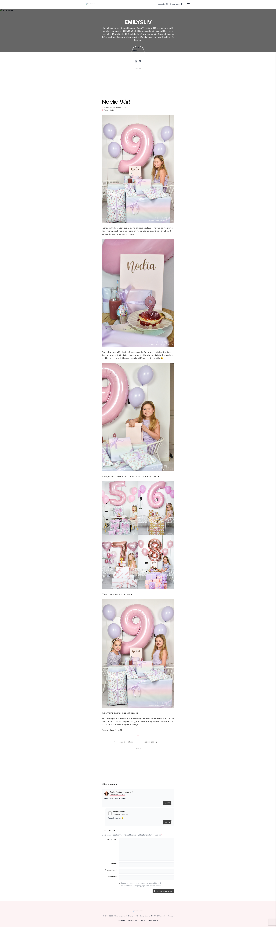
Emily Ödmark (119, 811)
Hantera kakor (153, 921)
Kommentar (111, 839)
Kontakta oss (132, 921)
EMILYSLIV (138, 22)
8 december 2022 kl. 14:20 (117, 794)
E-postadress (111, 870)
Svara (167, 803)
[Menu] (188, 4)
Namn (114, 863)
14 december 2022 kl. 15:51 (120, 814)
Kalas (112, 110)
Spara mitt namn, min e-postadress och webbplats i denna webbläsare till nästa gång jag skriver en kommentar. (143, 884)
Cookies (142, 921)
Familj (106, 110)
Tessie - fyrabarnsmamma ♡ (121, 792)
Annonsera (121, 921)
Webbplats (112, 876)
